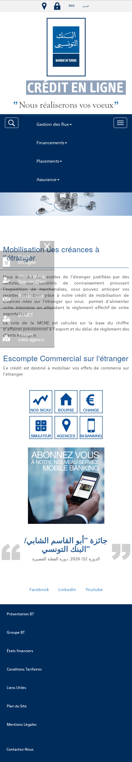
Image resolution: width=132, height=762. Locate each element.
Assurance (46, 179)
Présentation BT (20, 614)
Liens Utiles (16, 688)
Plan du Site (17, 706)
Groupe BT (16, 632)
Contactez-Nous (19, 749)
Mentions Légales (22, 724)
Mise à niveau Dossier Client (32, 279)
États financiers (20, 651)
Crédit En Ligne (27, 259)
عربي (86, 5)
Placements (48, 161)
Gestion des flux (53, 124)
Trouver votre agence (31, 337)
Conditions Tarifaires (24, 669)
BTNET (25, 315)
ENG (72, 5)
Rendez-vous (31, 295)
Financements (50, 142)
